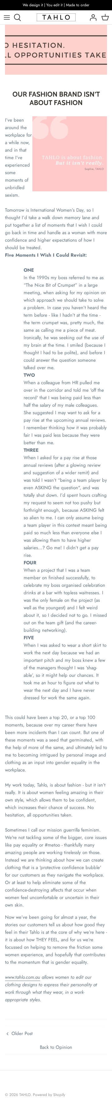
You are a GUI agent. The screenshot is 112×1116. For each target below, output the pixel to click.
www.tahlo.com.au (22, 977)
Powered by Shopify (49, 1095)
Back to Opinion (56, 1047)
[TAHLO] (56, 17)
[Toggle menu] (7, 17)
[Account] (91, 17)
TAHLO (24, 1095)
